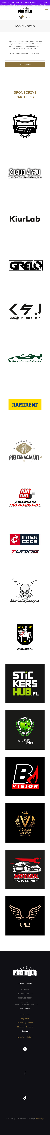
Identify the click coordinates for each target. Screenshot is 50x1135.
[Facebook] (25, 1073)
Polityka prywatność (25, 1023)
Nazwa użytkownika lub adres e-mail (27, 53)
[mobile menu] (47, 10)
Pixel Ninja (40, 1118)
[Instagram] (25, 1048)
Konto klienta (25, 1014)
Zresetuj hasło (25, 64)
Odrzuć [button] (47, 5)
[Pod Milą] (25, 10)
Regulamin (25, 1018)
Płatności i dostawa (25, 1027)
